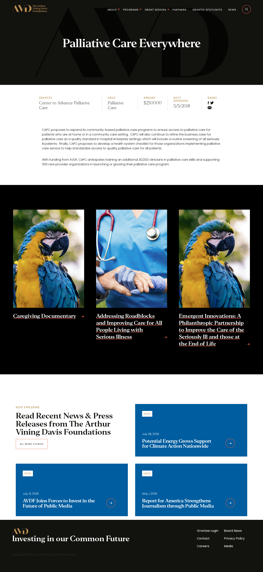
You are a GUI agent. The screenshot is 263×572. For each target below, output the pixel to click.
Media (228, 546)
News (232, 10)
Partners (179, 10)
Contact (203, 538)
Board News (233, 531)
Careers (203, 546)
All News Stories (32, 444)
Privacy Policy (234, 538)
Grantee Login (207, 531)
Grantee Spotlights (207, 10)
